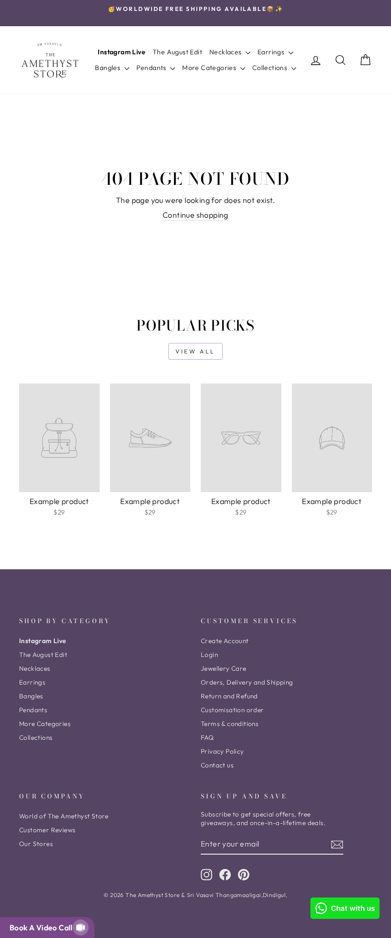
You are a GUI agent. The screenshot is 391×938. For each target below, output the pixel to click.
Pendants (152, 67)
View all (195, 351)
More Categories (209, 67)
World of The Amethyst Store (64, 816)
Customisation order (232, 710)
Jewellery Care (224, 668)
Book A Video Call (43, 927)
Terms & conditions (229, 723)
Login (209, 654)
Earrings (271, 52)
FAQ (207, 737)
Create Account (225, 640)
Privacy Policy (222, 751)
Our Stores (36, 843)
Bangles (108, 67)
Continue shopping (195, 215)
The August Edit (177, 52)
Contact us (217, 765)
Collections (270, 67)
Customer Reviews (47, 830)
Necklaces (226, 52)
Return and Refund (229, 696)
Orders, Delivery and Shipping (247, 682)
